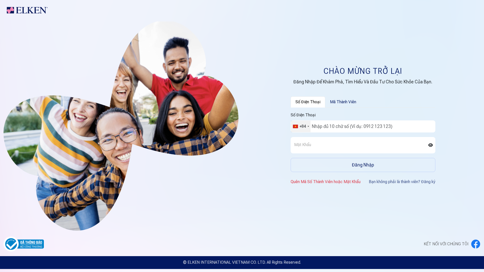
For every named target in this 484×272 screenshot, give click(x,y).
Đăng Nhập (363, 164)
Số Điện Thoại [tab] (307, 101)
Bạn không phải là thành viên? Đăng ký (402, 181)
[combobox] (301, 126)
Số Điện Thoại (303, 115)
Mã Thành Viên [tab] (343, 101)
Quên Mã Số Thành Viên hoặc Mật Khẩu (325, 181)
